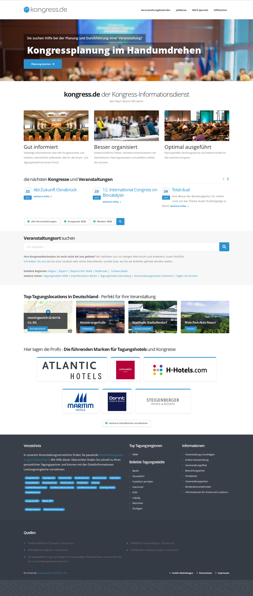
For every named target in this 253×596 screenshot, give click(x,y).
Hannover (138, 487)
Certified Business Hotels (36, 487)
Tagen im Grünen (187, 276)
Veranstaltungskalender (155, 10)
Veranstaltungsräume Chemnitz (153, 276)
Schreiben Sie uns (35, 261)
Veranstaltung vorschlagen (200, 454)
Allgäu (52, 271)
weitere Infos (42, 196)
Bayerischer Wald (82, 271)
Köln (134, 492)
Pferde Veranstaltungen (54, 509)
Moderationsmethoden (198, 486)
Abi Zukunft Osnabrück (55, 189)
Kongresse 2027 (32, 501)
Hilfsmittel (220, 10)
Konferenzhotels (82, 478)
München (137, 503)
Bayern (63, 271)
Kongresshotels (32, 478)
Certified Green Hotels (87, 487)
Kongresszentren (49, 483)
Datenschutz (205, 573)
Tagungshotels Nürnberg (115, 276)
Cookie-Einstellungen (182, 573)
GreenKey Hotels (33, 492)
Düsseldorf (138, 476)
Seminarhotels (65, 478)
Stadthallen (115, 478)
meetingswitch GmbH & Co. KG (52, 573)
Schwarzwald (119, 271)
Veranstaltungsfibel (196, 465)
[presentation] (223, 179)
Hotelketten (82, 483)
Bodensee (101, 271)
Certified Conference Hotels (62, 487)
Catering (95, 483)
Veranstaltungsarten (196, 481)
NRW (135, 454)
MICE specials (200, 10)
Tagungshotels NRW (56, 276)
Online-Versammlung (197, 459)
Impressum (223, 573)
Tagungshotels (49, 478)
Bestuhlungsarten (195, 470)
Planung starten (41, 64)
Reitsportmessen (33, 509)
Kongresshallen (32, 483)
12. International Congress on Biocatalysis (130, 192)
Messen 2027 (48, 501)
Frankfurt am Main (142, 481)
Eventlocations (67, 483)
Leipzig (136, 497)
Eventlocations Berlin (84, 276)
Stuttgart (137, 508)
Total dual (181, 189)
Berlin (135, 470)
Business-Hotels (99, 478)
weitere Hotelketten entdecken (128, 423)
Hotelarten (191, 476)
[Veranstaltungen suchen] (120, 221)
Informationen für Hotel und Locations (206, 492)
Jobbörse (181, 10)
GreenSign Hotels (107, 487)
